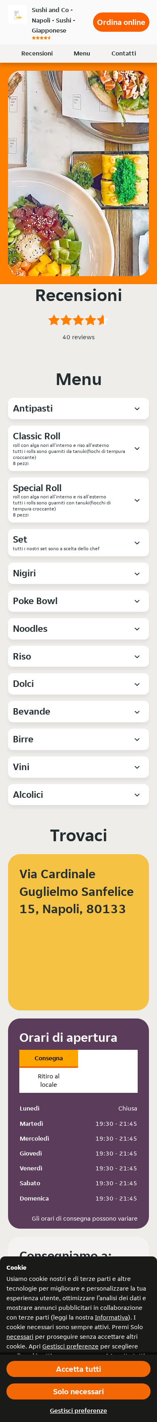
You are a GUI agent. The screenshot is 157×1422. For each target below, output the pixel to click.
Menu (82, 53)
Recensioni (37, 53)
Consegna (49, 1058)
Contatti (124, 53)
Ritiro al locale (49, 1080)
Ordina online (121, 22)
